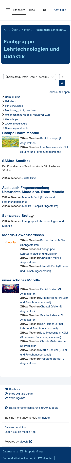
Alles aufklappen (60, 91)
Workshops (11, 119)
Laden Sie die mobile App (20, 431)
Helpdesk (10, 101)
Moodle (24, 441)
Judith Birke (29, 177)
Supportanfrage (33, 451)
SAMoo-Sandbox (16, 161)
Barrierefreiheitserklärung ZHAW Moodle (33, 407)
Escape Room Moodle (20, 133)
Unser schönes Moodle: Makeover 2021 (27, 114)
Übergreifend (16, 29)
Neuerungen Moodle (16, 127)
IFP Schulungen (14, 105)
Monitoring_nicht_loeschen (20, 110)
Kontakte (14, 389)
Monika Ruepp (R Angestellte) (40, 205)
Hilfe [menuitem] (32, 9)
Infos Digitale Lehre (21, 393)
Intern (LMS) (28, 29)
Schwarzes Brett (16, 216)
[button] (46, 10)
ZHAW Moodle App (16, 123)
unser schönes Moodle (21, 280)
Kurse (6, 29)
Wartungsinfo (17, 397)
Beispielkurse (12, 96)
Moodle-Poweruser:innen (23, 235)
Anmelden (60, 9)
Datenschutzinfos (15, 427)
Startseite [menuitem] (19, 9)
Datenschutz (10, 451)
